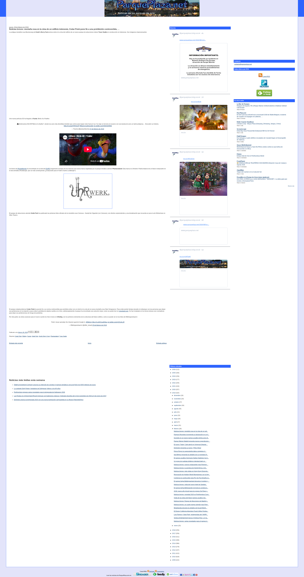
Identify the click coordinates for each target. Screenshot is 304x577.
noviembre (177, 399)
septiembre (178, 405)
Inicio (89, 343)
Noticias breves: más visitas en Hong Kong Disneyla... (191, 471)
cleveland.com (123, 311)
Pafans (239, 154)
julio (175, 412)
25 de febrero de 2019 (99, 325)
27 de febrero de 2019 (97, 129)
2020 (174, 389)
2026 (174, 369)
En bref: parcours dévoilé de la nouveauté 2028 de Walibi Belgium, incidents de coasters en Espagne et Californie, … (261, 115)
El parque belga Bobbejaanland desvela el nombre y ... (191, 481)
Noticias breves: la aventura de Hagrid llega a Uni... (190, 468)
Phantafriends (22, 169)
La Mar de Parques (243, 104)
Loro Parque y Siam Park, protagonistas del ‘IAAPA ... (191, 514)
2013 (174, 547)
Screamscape (241, 129)
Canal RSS (266, 76)
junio (176, 415)
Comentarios (160, 571)
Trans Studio (63, 336)
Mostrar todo (291, 186)
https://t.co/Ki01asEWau (99, 322)
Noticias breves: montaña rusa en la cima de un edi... (191, 431)
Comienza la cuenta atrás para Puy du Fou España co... (192, 478)
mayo (176, 419)
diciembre (177, 395)
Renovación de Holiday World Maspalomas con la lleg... (192, 474)
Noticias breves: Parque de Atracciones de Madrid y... (191, 501)
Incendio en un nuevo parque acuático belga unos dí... (191, 438)
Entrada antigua (161, 343)
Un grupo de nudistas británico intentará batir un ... (190, 461)
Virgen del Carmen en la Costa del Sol (249, 172)
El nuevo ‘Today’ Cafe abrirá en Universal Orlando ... (191, 444)
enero (176, 525)
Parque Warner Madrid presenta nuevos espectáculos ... (192, 441)
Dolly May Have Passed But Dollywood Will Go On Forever (256, 131)
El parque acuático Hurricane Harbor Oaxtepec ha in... (191, 458)
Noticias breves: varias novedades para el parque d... (191, 521)
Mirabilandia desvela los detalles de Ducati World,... (190, 508)
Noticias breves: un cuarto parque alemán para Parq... (191, 504)
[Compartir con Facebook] (36, 332)
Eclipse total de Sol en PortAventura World (250, 156)
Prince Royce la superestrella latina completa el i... (190, 451)
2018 (174, 530)
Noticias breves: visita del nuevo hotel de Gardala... (190, 484)
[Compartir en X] (33, 332)
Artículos (151, 571)
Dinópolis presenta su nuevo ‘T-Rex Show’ (187, 448)
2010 (174, 557)
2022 (174, 383)
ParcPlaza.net (241, 113)
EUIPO (48, 169)
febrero (176, 429)
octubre (176, 402)
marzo (176, 425)
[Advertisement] (152, 20)
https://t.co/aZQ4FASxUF (71, 126)
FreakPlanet (241, 161)
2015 (174, 540)
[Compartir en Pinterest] (38, 332)
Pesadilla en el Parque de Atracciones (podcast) (253, 177)
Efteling (24, 336)
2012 (174, 550)
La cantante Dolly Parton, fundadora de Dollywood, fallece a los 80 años (37, 388)
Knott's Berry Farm (44, 336)
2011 (174, 553)
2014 (174, 543)
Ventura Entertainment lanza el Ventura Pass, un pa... (191, 518)
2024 (174, 376)
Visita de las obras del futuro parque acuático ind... (190, 498)
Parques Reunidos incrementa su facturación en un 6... (191, 434)
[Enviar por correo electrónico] (29, 332)
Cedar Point (18, 336)
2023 (174, 379)
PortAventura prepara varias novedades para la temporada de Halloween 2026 (39, 392)
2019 (174, 393)
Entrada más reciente (16, 343)
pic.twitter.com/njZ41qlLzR (116, 322)
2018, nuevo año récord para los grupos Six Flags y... (191, 491)
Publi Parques (241, 136)
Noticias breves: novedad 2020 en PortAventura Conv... (191, 494)
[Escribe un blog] (31, 332)
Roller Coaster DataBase (245, 122)
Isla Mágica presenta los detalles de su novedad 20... (191, 455)
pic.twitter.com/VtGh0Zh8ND (103, 126)
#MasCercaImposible (86, 126)
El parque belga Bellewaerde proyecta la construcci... (191, 488)
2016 (174, 537)
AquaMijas (240, 170)
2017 (174, 533)
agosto (176, 409)
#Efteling (89, 322)
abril (175, 422)
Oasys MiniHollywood (244, 145)
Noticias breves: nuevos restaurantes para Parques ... (191, 464)
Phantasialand (55, 336)
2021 (174, 386)
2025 (174, 373)
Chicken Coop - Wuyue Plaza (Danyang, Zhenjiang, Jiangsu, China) (259, 124)
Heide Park (35, 336)
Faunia (29, 336)
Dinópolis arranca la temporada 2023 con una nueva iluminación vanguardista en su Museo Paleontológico (48, 400)
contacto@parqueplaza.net (243, 64)
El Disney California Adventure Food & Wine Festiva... (191, 511)
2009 (174, 560)
